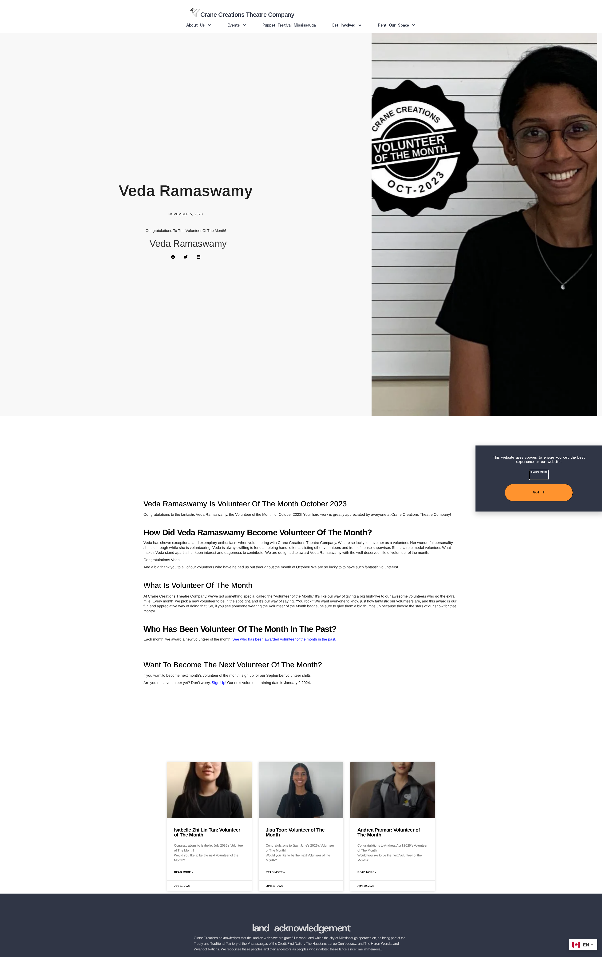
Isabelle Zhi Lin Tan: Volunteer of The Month (207, 832)
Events (233, 25)
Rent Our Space (393, 25)
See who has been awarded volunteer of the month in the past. (284, 639)
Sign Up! (219, 683)
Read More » (183, 872)
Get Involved (343, 25)
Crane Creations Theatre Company (247, 14)
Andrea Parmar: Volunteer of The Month (388, 832)
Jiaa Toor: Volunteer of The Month (295, 832)
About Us (195, 25)
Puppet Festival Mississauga (289, 25)
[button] (173, 257)
